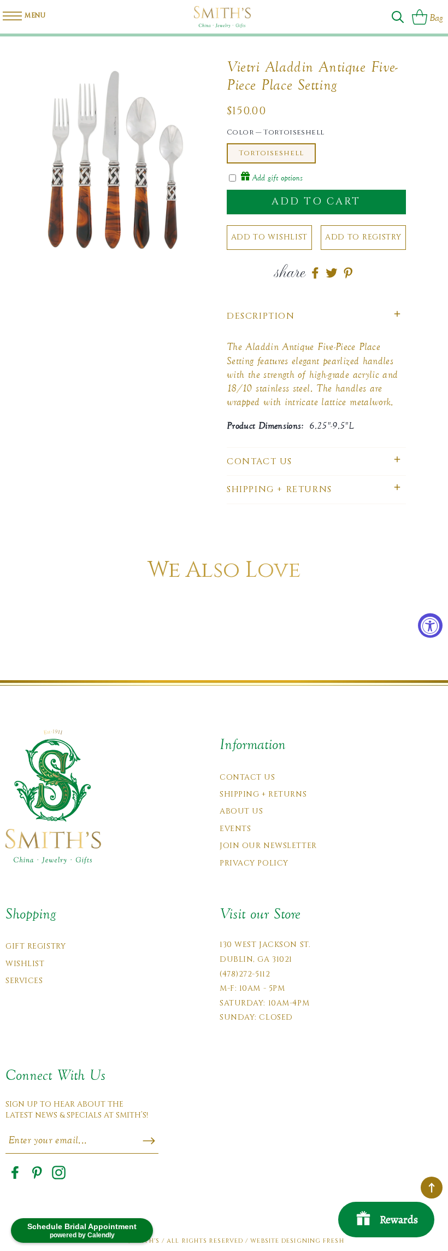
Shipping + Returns (263, 794)
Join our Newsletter (268, 845)
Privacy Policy (254, 863)
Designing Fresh (312, 1241)
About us (241, 811)
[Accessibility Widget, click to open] (430, 625)
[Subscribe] (148, 1141)
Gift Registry (35, 946)
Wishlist (24, 963)
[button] (398, 17)
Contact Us (247, 777)
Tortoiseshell (271, 153)
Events (235, 828)
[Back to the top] (432, 1188)
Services (24, 980)
